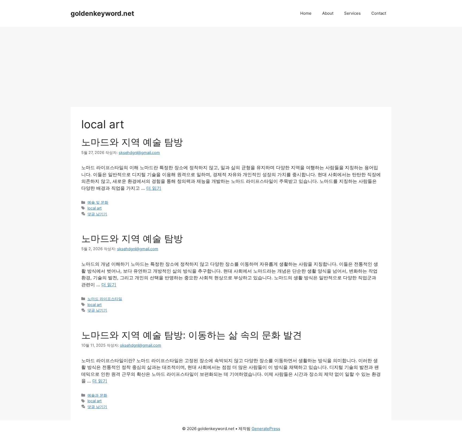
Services (352, 13)
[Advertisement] (231, 66)
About (327, 13)
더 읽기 (153, 188)
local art (94, 208)
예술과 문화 (97, 395)
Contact (378, 13)
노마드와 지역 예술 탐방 (132, 142)
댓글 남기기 (97, 214)
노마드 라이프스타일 (104, 298)
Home (305, 13)
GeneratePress (266, 428)
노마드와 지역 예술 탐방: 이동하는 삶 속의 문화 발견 (191, 335)
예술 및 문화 (97, 202)
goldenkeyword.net (102, 13)
